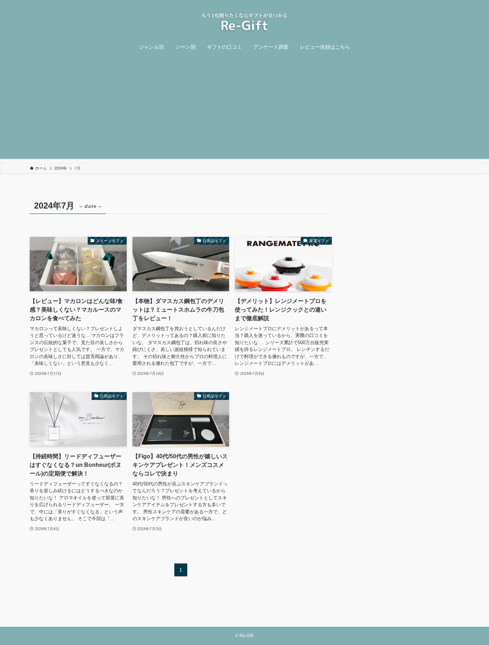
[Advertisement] (244, 109)
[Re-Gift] (244, 22)
